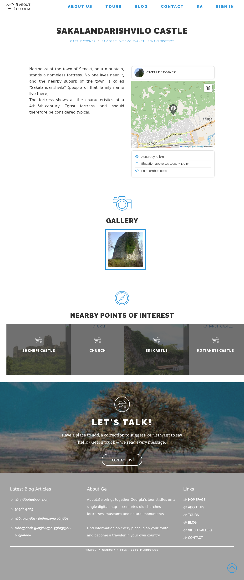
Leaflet (185, 146)
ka (200, 6)
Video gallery (200, 530)
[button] (173, 109)
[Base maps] (208, 88)
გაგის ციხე (24, 509)
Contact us (122, 460)
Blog (141, 6)
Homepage (196, 500)
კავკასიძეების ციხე (31, 499)
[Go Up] (232, 568)
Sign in (225, 6)
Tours (113, 6)
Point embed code (154, 171)
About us (80, 6)
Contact (172, 6)
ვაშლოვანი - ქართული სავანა (41, 518)
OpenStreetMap (197, 146)
